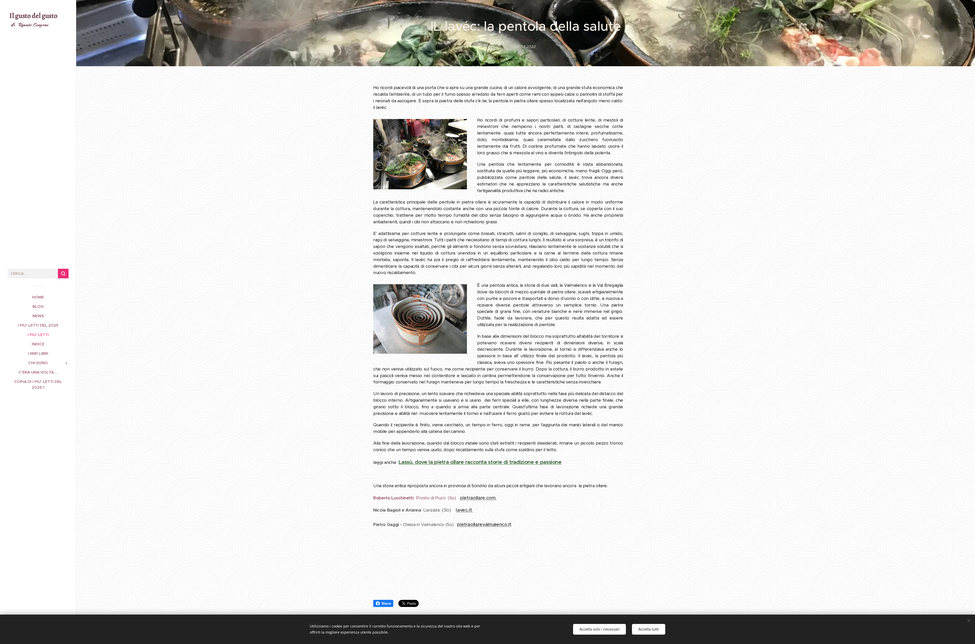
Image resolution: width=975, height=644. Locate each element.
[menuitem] (38, 297)
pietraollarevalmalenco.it (484, 524)
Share (386, 603)
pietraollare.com (478, 498)
